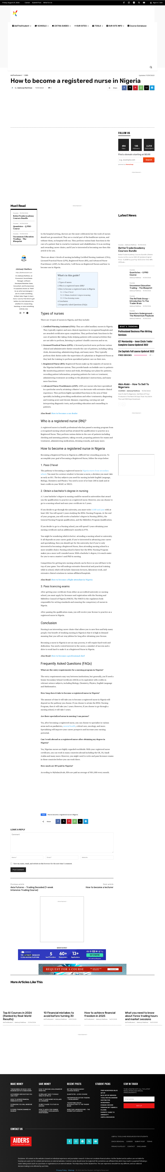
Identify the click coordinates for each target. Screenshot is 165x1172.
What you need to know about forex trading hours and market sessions (141, 1016)
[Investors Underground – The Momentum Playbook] (123, 315)
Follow (136, 140)
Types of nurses (65, 282)
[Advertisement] (82, 46)
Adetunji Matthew (24, 88)
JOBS (26, 75)
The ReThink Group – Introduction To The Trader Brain (139, 301)
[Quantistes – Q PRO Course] (123, 274)
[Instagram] (129, 2)
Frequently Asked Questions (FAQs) (73, 304)
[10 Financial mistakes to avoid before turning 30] (62, 997)
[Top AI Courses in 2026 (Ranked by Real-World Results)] (21, 997)
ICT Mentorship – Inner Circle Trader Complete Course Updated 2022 (135, 343)
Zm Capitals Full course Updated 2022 (136, 351)
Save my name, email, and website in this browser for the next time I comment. (43, 863)
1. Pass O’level (68, 292)
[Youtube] (144, 2)
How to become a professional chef (68, 656)
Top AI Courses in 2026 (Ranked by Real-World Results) (17, 1016)
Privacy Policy (61, 1170)
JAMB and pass (98, 509)
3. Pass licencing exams (71, 298)
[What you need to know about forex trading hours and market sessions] (143, 997)
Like (123, 140)
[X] (139, 2)
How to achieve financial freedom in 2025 (99, 1014)
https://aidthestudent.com (24, 272)
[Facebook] (123, 2)
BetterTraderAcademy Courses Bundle (23, 217)
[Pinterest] (135, 87)
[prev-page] (119, 404)
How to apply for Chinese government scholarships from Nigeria (49, 1111)
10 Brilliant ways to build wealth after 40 (48, 1095)
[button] (150, 67)
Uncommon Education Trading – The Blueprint (23, 239)
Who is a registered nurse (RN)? (72, 286)
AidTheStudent (16, 75)
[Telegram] (133, 2)
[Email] (146, 87)
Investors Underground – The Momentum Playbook (142, 314)
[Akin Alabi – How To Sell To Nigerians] (136, 370)
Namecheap (129, 164)
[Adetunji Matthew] (13, 88)
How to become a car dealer (64, 413)
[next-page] (123, 404)
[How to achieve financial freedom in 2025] (102, 997)
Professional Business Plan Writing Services (135, 333)
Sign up (139, 1106)
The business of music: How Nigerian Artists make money (21, 1090)
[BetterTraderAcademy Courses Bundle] (136, 230)
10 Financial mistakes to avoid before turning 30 (59, 1014)
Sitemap (71, 1170)
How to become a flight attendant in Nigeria (72, 579)
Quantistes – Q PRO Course (22, 227)
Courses (15, 213)
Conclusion (63, 301)
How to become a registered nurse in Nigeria (77, 289)
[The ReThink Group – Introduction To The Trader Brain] (123, 300)
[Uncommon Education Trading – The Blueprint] (123, 287)
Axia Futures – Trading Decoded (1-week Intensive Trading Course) (32, 888)
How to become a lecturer (99, 887)
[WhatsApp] (141, 87)
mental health (69, 726)
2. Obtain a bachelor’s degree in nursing (77, 295)
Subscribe (149, 140)
